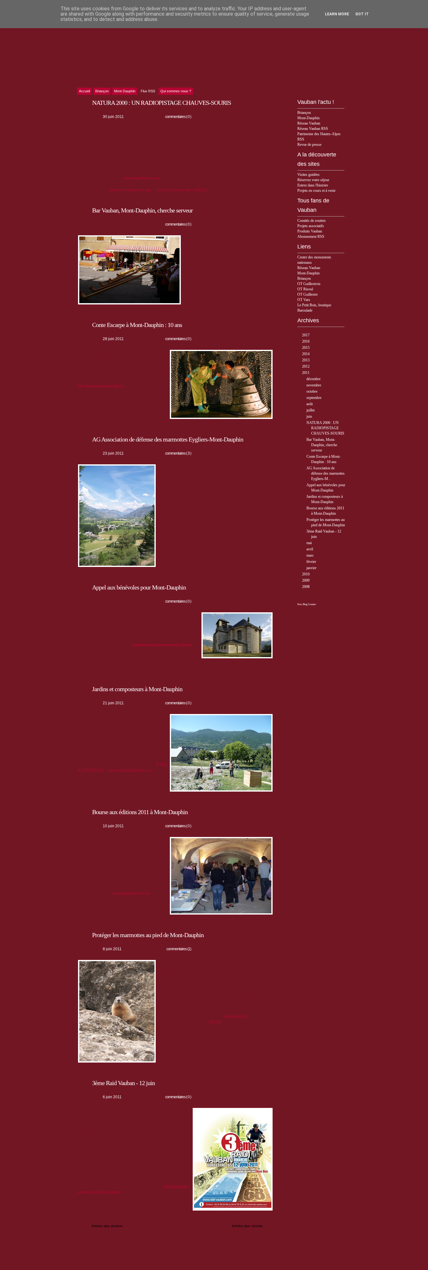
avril (310, 549)
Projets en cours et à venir (316, 190)
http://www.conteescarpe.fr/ (100, 386)
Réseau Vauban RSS (312, 128)
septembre (314, 397)
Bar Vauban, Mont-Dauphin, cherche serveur (321, 444)
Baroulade (304, 310)
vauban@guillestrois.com (131, 893)
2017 (306, 335)
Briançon (304, 112)
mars (310, 555)
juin (309, 416)
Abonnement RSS (310, 236)
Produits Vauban (309, 231)
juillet (311, 410)
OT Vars (303, 300)
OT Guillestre (307, 294)
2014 (306, 354)
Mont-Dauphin (308, 118)
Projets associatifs (310, 226)
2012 (306, 366)
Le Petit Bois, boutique (314, 305)
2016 (306, 341)
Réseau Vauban (308, 123)
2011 (306, 372)
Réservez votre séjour (313, 180)
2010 (306, 574)
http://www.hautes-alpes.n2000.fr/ (182, 190)
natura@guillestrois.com (141, 178)
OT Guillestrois (309, 284)
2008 (306, 586)
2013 (306, 360)
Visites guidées (308, 174)
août (310, 404)
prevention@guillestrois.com (130, 770)
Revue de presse (309, 144)
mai (309, 543)
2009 (306, 580)
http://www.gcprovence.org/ (130, 190)
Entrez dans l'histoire (312, 185)
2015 (306, 347)
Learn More (337, 14)
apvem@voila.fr (236, 1016)
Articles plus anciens (107, 1226)
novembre (314, 385)
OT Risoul (305, 289)
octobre (312, 391)
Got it (362, 14)
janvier (311, 568)
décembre (313, 379)
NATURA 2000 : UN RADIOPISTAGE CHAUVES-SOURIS (325, 428)
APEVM (215, 1022)
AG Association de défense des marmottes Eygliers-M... (325, 473)
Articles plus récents (247, 1226)
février (311, 561)
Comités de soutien (311, 220)
